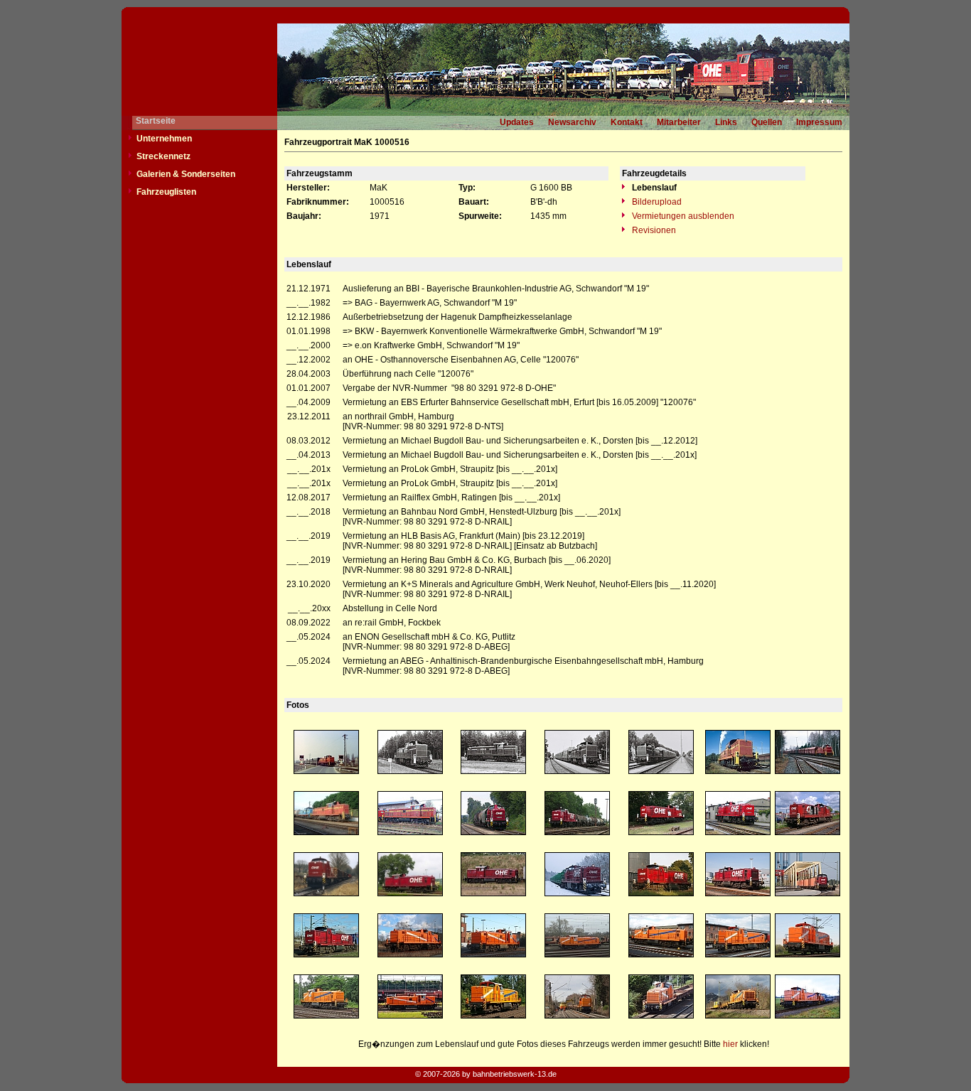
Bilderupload (656, 202)
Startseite (156, 121)
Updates (517, 122)
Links (726, 122)
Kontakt (627, 122)
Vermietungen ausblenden (682, 216)
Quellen (766, 122)
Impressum (819, 122)
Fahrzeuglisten (166, 192)
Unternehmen (164, 139)
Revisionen (653, 230)
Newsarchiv (572, 122)
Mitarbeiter (679, 122)
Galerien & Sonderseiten (185, 174)
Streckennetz (163, 156)
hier (730, 1044)
